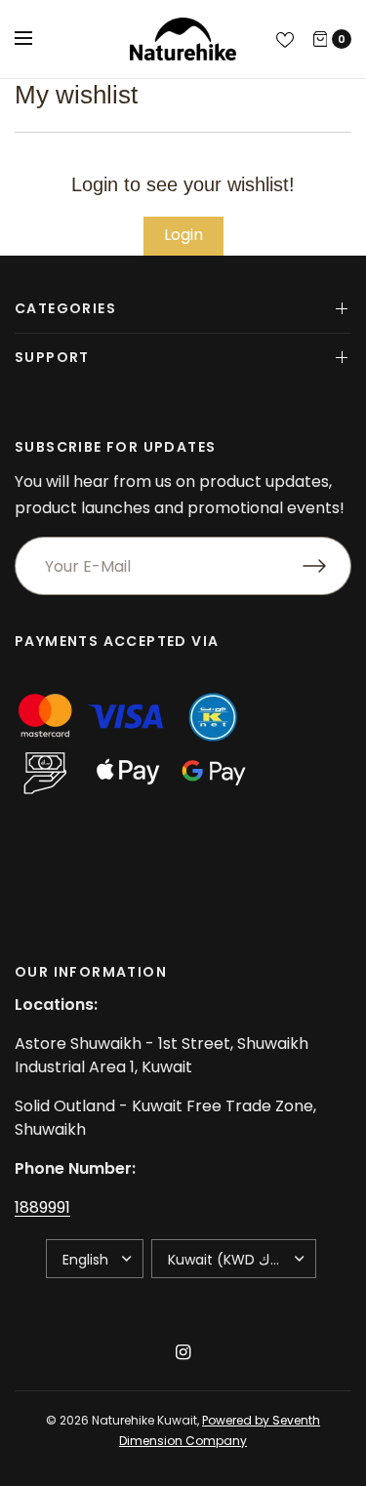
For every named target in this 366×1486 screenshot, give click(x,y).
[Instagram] (183, 1352)
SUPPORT (52, 357)
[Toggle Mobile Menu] (36, 39)
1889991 (42, 1207)
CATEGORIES (65, 308)
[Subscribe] (327, 566)
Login (183, 234)
